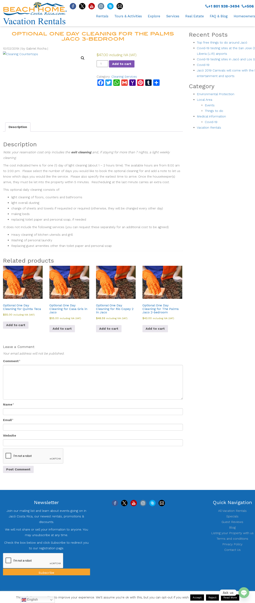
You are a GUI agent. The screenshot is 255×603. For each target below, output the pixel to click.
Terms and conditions (232, 538)
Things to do (214, 111)
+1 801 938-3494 (224, 6)
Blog (232, 527)
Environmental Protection (215, 94)
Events (210, 105)
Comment (11, 361)
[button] (82, 58)
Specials (232, 516)
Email (7, 420)
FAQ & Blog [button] (219, 16)
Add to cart (121, 64)
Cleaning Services (124, 76)
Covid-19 (203, 65)
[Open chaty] (243, 592)
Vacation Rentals (209, 127)
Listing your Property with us (232, 533)
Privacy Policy (232, 544)
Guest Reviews (232, 522)
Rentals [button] (102, 16)
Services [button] (172, 16)
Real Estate (194, 16)
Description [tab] (18, 127)
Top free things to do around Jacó (222, 42)
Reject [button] (212, 597)
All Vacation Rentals (232, 511)
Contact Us (232, 550)
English (32, 599)
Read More (230, 597)
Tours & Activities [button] (128, 16)
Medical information (211, 116)
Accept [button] (197, 597)
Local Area (204, 100)
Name (7, 404)
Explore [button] (154, 16)
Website (9, 435)
